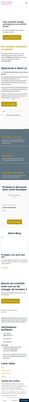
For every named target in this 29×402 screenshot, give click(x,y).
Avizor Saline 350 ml (9, 207)
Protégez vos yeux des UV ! (13, 256)
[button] (26, 3)
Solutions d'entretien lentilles (9, 205)
